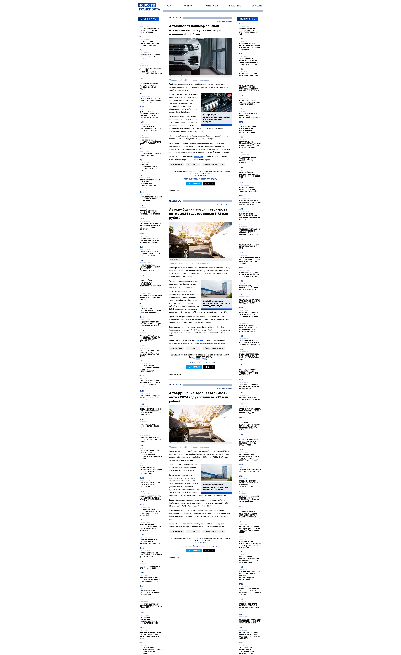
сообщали (198, 157)
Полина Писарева (226, 21)
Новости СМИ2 (175, 191)
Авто (169, 6)
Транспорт (188, 6)
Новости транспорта (214, 164)
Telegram (195, 183)
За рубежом (257, 6)
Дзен (210, 183)
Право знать (235, 6)
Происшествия (211, 6)
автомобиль (177, 164)
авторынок (194, 164)
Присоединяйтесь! (200, 175)
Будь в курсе (148, 19)
